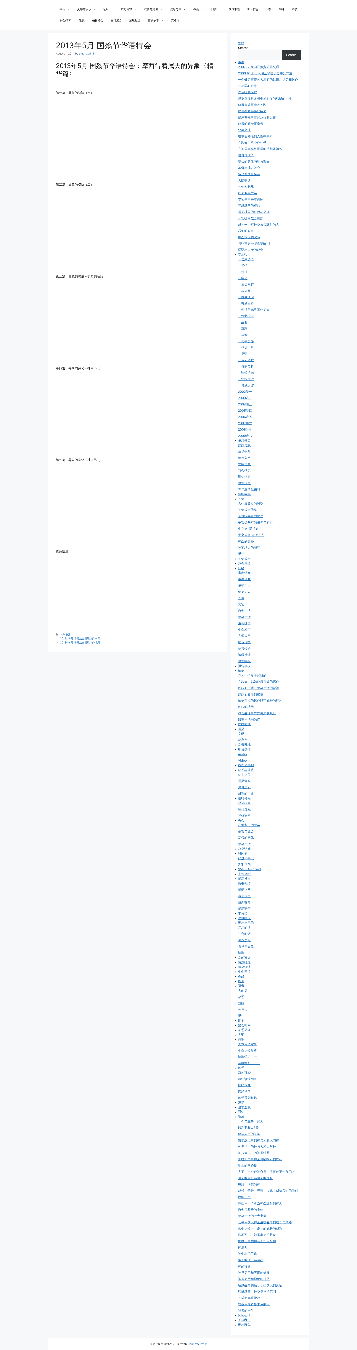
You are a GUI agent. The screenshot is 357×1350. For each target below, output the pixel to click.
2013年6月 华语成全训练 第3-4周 (80, 638)
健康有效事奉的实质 (252, 111)
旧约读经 (244, 1085)
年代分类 (244, 458)
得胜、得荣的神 (249, 1184)
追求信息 (244, 483)
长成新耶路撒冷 (249, 1298)
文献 (241, 733)
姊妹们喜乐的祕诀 (250, 694)
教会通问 (246, 297)
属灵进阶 (244, 787)
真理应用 (244, 636)
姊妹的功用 (246, 707)
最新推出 (244, 878)
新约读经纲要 (247, 1079)
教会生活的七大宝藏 (252, 1216)
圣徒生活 (246, 347)
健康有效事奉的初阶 (252, 105)
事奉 (241, 62)
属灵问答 (246, 284)
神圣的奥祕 (246, 541)
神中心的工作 (247, 1254)
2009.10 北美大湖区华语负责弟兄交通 (265, 73)
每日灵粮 (244, 809)
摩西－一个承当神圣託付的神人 (260, 1203)
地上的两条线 (247, 1165)
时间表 (242, 853)
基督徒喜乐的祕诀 (250, 516)
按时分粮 (126, 9)
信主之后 (244, 774)
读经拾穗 (246, 373)
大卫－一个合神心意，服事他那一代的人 (266, 1172)
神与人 (242, 1009)
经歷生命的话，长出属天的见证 (260, 1285)
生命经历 (244, 629)
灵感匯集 (244, 1325)
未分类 (242, 913)
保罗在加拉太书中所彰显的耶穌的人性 (265, 98)
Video (242, 760)
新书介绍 (244, 883)
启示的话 (244, 927)
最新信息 (244, 896)
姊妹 (281, 9)
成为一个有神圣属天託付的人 (258, 224)
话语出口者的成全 (250, 250)
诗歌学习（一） (249, 1057)
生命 (242, 322)
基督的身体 (246, 837)
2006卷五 (245, 417)
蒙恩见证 (134, 20)
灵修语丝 (244, 815)
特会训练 (244, 967)
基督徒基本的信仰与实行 (255, 522)
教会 (196, 9)
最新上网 (244, 890)
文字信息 (244, 464)
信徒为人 (244, 585)
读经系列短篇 (247, 1098)
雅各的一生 (246, 1310)
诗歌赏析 (246, 366)
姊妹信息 (244, 445)
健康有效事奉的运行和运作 (257, 117)
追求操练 (244, 655)
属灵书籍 (234, 9)
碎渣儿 (242, 1247)
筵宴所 (242, 740)
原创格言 (244, 803)
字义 (242, 278)
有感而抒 (246, 303)
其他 (241, 598)
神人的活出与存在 (250, 1260)
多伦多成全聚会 (249, 174)
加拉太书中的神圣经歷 (254, 1153)
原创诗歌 (244, 563)
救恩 (241, 997)
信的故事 (153, 20)
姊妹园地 (244, 724)
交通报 (175, 20)
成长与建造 (151, 9)
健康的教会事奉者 (250, 124)
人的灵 (242, 990)
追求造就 (244, 1107)
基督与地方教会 (249, 168)
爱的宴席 (244, 957)
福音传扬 (244, 642)
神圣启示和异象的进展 (254, 1279)
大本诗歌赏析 (247, 1044)
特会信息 (244, 470)
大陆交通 (244, 180)
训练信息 (244, 477)
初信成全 (244, 559)
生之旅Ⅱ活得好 (248, 529)
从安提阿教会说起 (250, 218)
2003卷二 (245, 398)
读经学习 (244, 1091)
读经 (106, 9)
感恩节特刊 (246, 765)
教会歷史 (246, 291)
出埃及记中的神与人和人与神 (258, 1140)
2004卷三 (245, 404)
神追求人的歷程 (249, 547)
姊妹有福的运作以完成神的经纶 (260, 700)
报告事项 (244, 666)
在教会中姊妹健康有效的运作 (258, 682)
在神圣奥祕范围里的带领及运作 (260, 149)
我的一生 (244, 1197)
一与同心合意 (247, 86)
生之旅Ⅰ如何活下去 (251, 535)
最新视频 (244, 902)
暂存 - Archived (249, 869)
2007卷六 (245, 423)
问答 (214, 9)
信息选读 (246, 259)
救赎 (241, 1003)
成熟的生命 (246, 793)
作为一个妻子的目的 (252, 675)
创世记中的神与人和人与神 (257, 1146)
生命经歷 (244, 623)
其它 (241, 604)
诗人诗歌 (246, 360)
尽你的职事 (246, 231)
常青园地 (244, 745)
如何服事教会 (247, 193)
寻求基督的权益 (249, 206)
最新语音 (244, 909)
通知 (241, 1112)
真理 (242, 328)
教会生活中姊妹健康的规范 (257, 713)
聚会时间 (244, 1025)
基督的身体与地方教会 (254, 161)
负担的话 (246, 379)
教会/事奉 (66, 20)
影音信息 (252, 9)
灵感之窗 (246, 385)
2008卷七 (245, 429)
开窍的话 (244, 934)
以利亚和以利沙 (249, 1128)
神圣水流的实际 (249, 237)
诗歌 (295, 9)
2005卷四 (245, 410)
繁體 (241, 43)
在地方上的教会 (249, 825)
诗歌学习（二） (249, 1063)
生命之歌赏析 (247, 1050)
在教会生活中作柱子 (252, 142)
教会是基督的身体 (250, 1209)
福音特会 (97, 20)
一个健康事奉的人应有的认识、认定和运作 (268, 79)
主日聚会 (116, 20)
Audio (242, 754)
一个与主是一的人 (250, 1121)
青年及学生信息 (249, 489)
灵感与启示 (84, 9)
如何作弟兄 (246, 187)
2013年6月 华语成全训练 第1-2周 (80, 642)
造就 (82, 20)
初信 (242, 265)
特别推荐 (65, 634)
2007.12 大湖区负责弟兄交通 (258, 67)
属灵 (241, 729)
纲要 (241, 1020)
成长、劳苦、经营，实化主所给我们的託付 (268, 1191)
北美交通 (244, 130)
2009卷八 (245, 436)
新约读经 (244, 1072)
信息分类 (175, 9)
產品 (241, 976)
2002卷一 (245, 392)
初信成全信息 (247, 510)
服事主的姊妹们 (249, 719)
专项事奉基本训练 (250, 199)
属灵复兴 (244, 781)
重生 (241, 554)
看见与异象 (246, 946)
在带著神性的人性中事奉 (255, 136)
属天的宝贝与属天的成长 (255, 1178)
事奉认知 (244, 573)
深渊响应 (246, 316)
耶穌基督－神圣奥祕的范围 (257, 1291)
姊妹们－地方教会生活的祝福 (258, 688)
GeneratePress (198, 1344)
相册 (241, 981)
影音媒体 (244, 749)
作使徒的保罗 (247, 92)
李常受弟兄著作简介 (254, 310)
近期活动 (244, 864)
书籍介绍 (244, 874)
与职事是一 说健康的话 (254, 243)
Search (243, 48)
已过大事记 (246, 858)
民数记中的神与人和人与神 (257, 1241)
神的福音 (244, 1266)
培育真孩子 (246, 155)
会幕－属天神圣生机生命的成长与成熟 (265, 1222)
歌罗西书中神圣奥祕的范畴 (257, 1235)
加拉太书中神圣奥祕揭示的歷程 (260, 1159)
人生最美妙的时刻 (250, 503)
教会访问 (244, 849)
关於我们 (244, 1320)
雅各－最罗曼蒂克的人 (254, 1304)
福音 (62, 9)
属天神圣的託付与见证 (254, 212)
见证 (242, 354)
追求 (241, 1102)
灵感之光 (244, 940)
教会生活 (244, 611)
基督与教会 (246, 831)
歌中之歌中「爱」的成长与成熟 (260, 1228)
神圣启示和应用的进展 (254, 1273)
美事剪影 (246, 341)
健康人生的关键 (249, 1134)
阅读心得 (244, 1315)
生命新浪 (244, 972)
